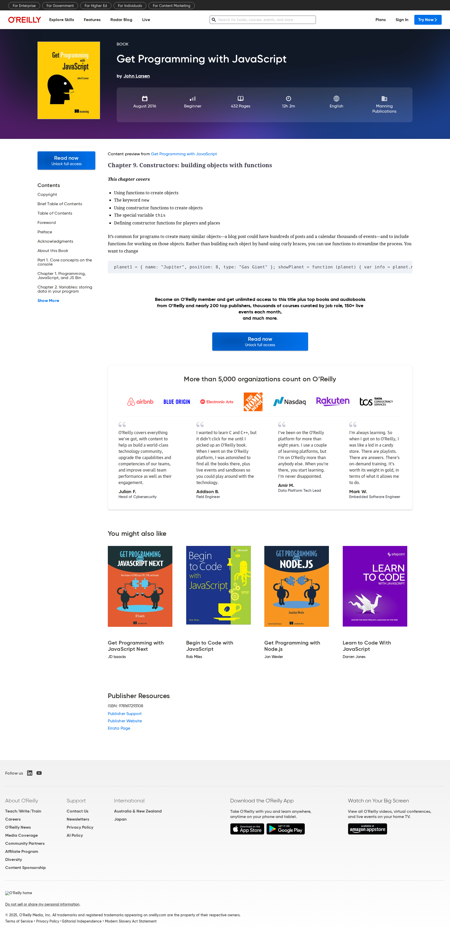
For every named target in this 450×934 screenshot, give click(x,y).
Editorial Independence (82, 921)
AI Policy (75, 835)
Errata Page (119, 728)
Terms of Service (19, 921)
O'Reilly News (18, 827)
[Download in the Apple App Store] (247, 833)
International (129, 800)
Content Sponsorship (25, 867)
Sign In (402, 19)
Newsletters (78, 819)
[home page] (24, 20)
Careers (13, 819)
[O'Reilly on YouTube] (39, 773)
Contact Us (77, 811)
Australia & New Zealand (138, 811)
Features (92, 19)
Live (146, 19)
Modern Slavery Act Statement (131, 921)
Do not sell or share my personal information (42, 904)
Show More (48, 301)
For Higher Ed (96, 5)
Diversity (13, 859)
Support (76, 800)
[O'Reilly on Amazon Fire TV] (367, 833)
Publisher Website (125, 720)
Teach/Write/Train (23, 811)
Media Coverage (21, 835)
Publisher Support (125, 713)
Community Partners (25, 843)
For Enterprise (24, 5)
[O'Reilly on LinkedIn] (29, 773)
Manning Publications (384, 109)
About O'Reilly (21, 800)
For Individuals (130, 5)
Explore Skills (61, 19)
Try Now (426, 19)
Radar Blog (121, 19)
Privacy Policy (80, 827)
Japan (120, 819)
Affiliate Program (21, 851)
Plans (381, 19)
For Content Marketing (171, 5)
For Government (60, 5)
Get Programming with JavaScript (184, 153)
